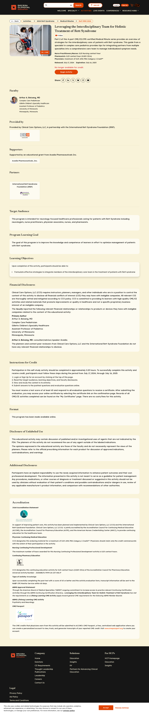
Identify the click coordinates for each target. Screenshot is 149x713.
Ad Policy (14, 697)
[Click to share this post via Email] (88, 80)
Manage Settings (122, 707)
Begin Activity (66, 72)
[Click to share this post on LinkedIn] (68, 80)
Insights (73, 662)
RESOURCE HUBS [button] (129, 11)
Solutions (39, 662)
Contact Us (39, 683)
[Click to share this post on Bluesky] (78, 80)
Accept (106, 707)
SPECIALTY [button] (73, 11)
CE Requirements (42, 665)
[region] (74, 708)
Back (16, 21)
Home (37, 658)
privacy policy (69, 710)
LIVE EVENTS (98, 11)
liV (71, 665)
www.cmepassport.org (114, 628)
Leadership (40, 675)
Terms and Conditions (19, 700)
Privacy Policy (16, 693)
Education (74, 658)
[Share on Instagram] (83, 80)
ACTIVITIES (86, 11)
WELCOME (61, 11)
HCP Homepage (112, 658)
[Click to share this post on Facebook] (63, 80)
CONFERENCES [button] (112, 11)
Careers (38, 679)
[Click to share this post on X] (73, 80)
